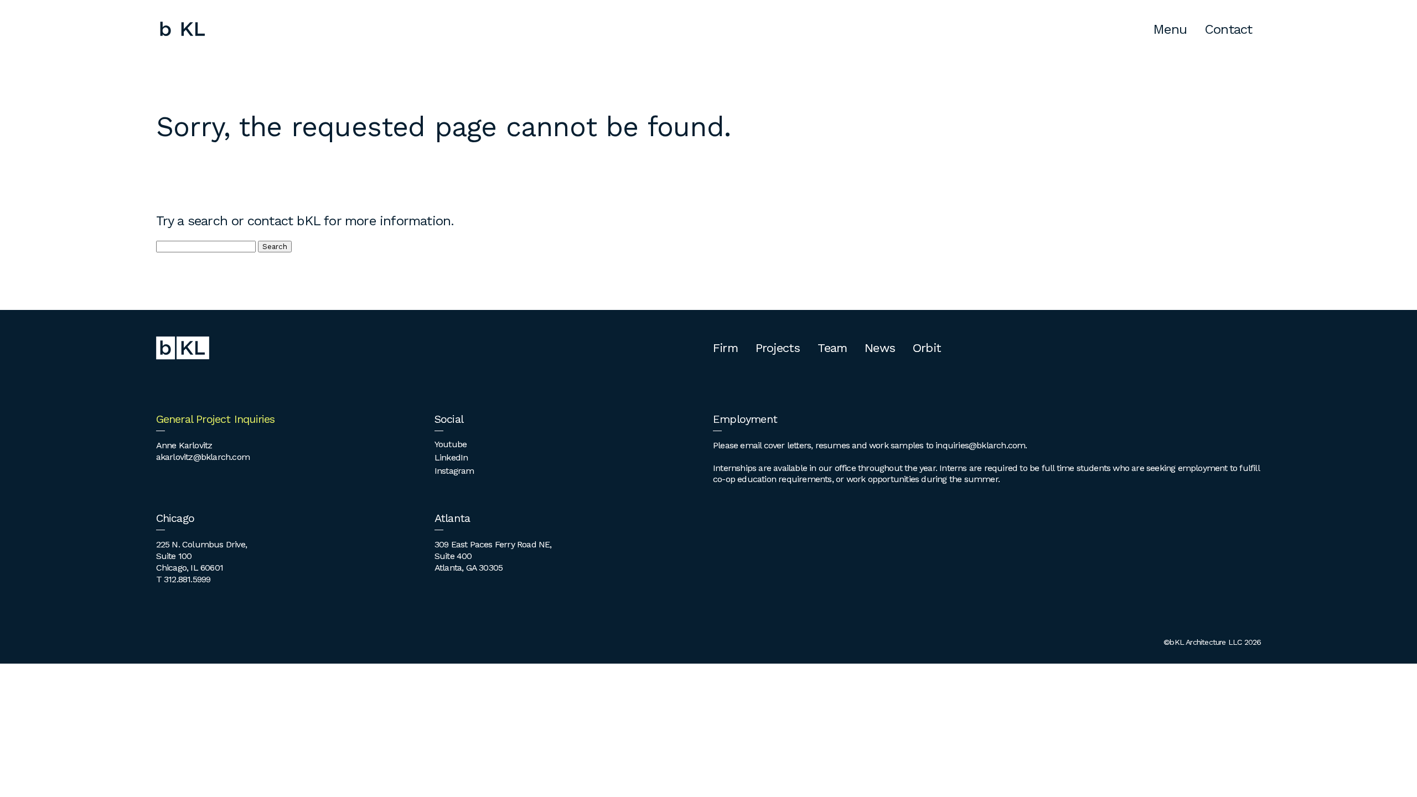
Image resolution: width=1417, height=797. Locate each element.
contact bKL (283, 221)
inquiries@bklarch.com (980, 445)
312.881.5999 (187, 579)
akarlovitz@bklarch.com (203, 457)
